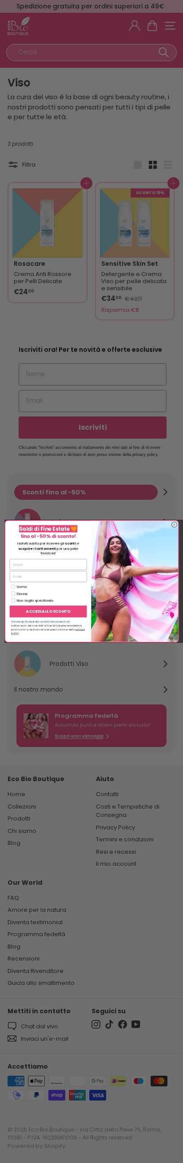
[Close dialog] (174, 524)
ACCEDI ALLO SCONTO (48, 611)
